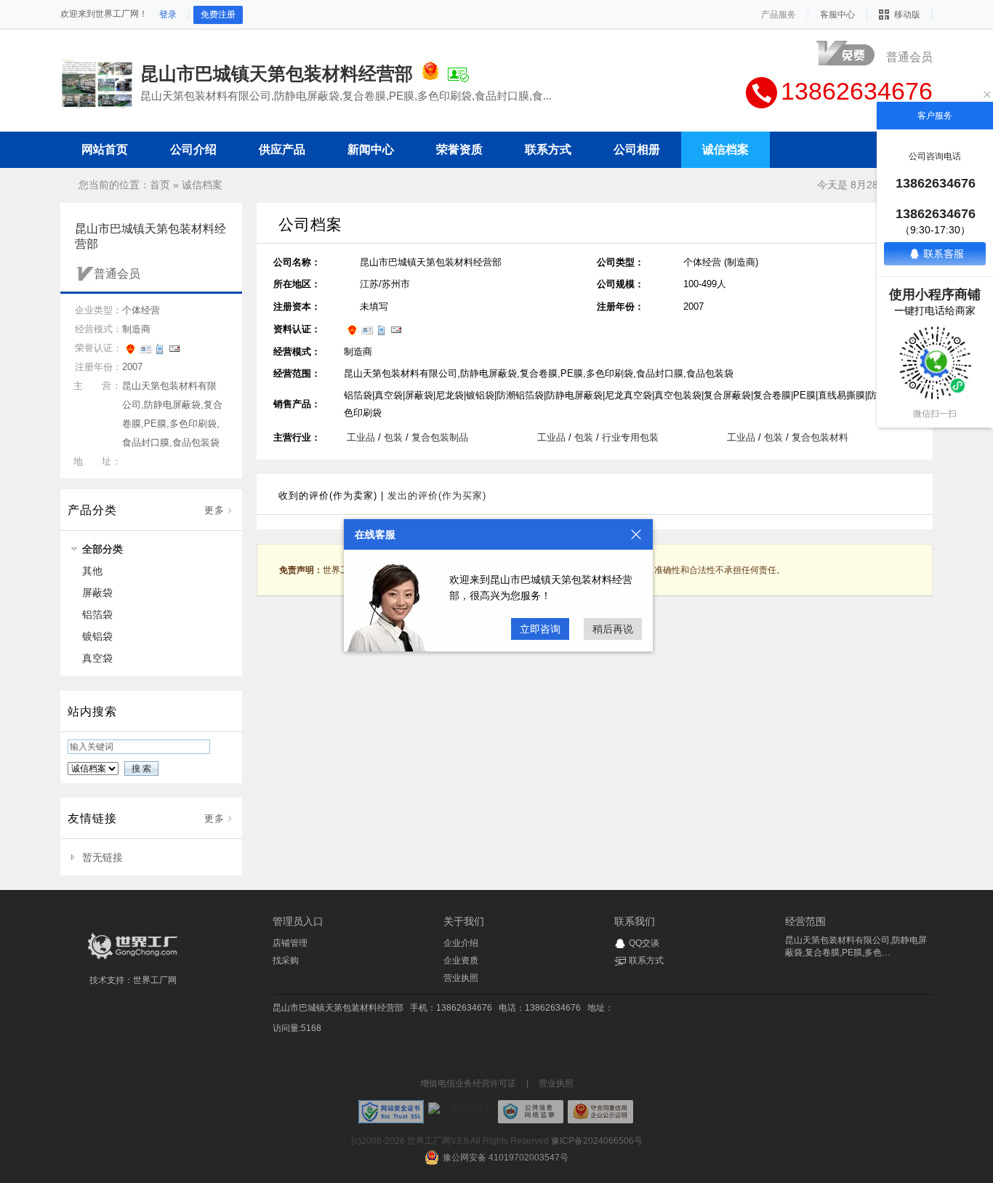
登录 (168, 14)
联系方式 (646, 960)
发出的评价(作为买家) (436, 495)
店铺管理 (290, 943)
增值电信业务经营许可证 (468, 1083)
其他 (92, 571)
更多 (214, 510)
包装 (393, 437)
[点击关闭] (636, 534)
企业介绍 (460, 943)
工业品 (361, 437)
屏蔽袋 (97, 592)
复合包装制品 (439, 437)
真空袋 (97, 658)
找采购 (286, 960)
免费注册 (218, 14)
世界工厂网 (155, 980)
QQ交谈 (644, 943)
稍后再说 (612, 629)
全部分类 (102, 549)
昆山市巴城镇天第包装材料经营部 (338, 1008)
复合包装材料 (820, 437)
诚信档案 (202, 185)
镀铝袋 (97, 636)
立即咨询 (540, 629)
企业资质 (460, 960)
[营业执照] (430, 73)
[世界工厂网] (133, 959)
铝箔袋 (97, 614)
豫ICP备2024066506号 (597, 1141)
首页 (160, 185)
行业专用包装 (630, 437)
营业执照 (460, 978)
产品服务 (778, 14)
